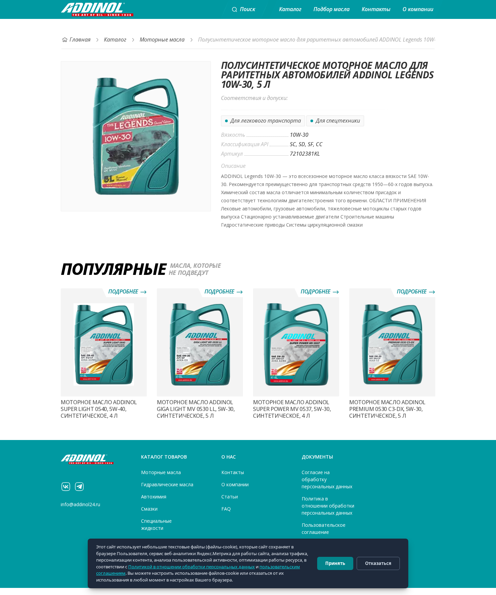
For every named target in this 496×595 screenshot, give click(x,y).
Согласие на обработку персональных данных (327, 479)
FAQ (226, 509)
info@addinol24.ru (80, 504)
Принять (335, 563)
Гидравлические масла (167, 484)
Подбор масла (331, 9)
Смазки (149, 509)
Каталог (290, 9)
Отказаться (378, 563)
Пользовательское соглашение (324, 528)
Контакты (376, 9)
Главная (80, 40)
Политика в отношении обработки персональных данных (328, 506)
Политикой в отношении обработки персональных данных (191, 567)
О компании (418, 9)
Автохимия (153, 496)
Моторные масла (162, 40)
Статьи (229, 496)
